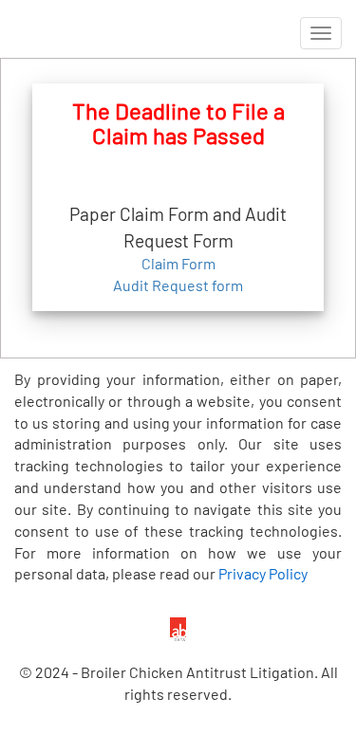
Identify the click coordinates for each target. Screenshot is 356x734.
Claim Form (178, 263)
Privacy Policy (263, 573)
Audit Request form (178, 285)
